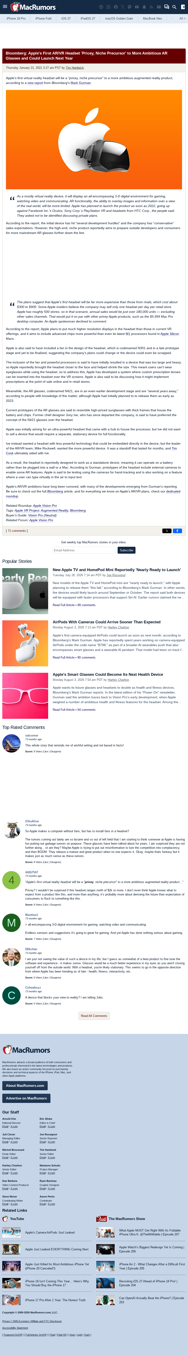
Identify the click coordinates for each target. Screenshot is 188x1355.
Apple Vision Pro (45, 505)
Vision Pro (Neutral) (42, 515)
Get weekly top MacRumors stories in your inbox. (94, 542)
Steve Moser (9, 1196)
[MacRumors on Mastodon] (129, 7)
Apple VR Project (27, 510)
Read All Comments (94, 1016)
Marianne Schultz (50, 1165)
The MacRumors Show (127, 1219)
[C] (11, 1003)
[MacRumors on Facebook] (115, 7)
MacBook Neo (152, 18)
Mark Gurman (81, 83)
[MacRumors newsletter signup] (159, 7)
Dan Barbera (9, 1181)
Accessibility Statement (15, 1327)
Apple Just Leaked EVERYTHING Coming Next (56, 1249)
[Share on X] (166, 531)
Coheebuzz (33, 987)
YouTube (17, 1219)
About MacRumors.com (25, 1085)
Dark (87, 1334)
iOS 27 (66, 18)
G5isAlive (32, 821)
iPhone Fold (43, 18)
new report (35, 83)
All (183, 18)
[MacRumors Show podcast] (101, 7)
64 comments (86, 709)
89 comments (86, 605)
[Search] (176, 7)
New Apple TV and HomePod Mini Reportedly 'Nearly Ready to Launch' (117, 570)
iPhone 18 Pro (16, 18)
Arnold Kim (9, 1118)
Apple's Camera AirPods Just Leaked (50, 1232)
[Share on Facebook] (177, 531)
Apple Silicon (169, 334)
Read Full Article (64, 605)
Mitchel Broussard (13, 1149)
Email (5, 1126)
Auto (72, 1334)
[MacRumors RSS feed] (151, 7)
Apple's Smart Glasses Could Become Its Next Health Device (108, 674)
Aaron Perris (47, 1196)
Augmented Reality (54, 510)
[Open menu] (5, 7)
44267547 (31, 872)
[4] (11, 888)
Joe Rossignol (116, 575)
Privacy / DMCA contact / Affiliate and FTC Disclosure (32, 1321)
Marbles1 (31, 915)
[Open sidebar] (183, 7)
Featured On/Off (13, 1334)
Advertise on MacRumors (26, 1098)
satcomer (31, 735)
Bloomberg (55, 491)
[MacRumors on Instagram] (108, 7)
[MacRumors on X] (122, 7)
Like (46, 751)
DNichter (31, 949)
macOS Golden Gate (119, 18)
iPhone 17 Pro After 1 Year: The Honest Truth (55, 1300)
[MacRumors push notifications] (144, 7)
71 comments (17, 530)
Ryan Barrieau (48, 1181)
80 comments (86, 657)
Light (79, 1334)
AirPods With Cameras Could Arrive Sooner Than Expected (106, 622)
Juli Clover (8, 1134)
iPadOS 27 (88, 18)
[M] (11, 931)
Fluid (52, 1334)
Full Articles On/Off (35, 1334)
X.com (14, 1126)
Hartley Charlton (118, 627)
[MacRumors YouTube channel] (137, 7)
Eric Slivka (46, 1118)
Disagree (55, 751)
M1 (128, 334)
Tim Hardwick (75, 67)
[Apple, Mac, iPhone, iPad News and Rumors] (33, 12)
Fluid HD (62, 1334)
